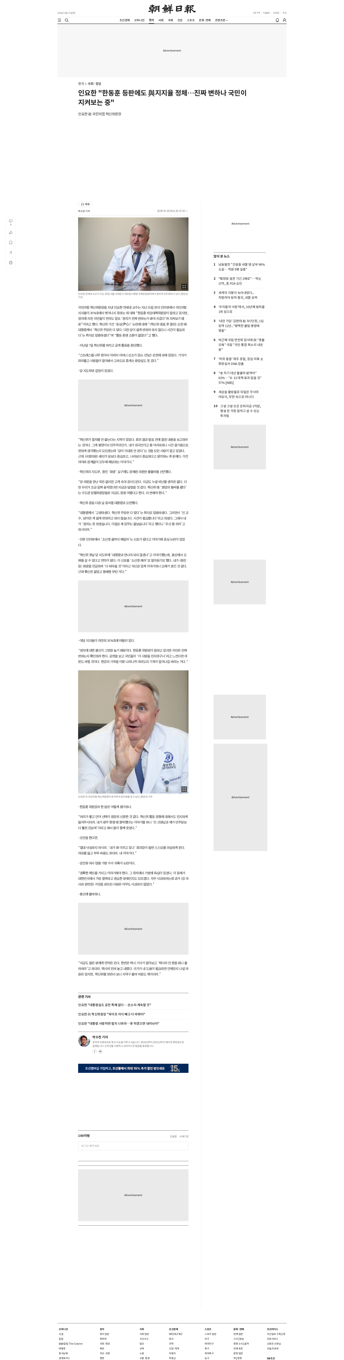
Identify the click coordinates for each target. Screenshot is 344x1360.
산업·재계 (174, 1348)
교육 (142, 1348)
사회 (142, 1329)
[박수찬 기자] (84, 1041)
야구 (207, 1339)
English (266, 12)
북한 (102, 1348)
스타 (235, 1339)
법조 (142, 1343)
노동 (142, 1353)
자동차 (172, 1353)
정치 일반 (104, 1334)
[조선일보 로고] (172, 8)
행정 (102, 1358)
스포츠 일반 (210, 1334)
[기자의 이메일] (100, 1052)
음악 (246, 1343)
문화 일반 (238, 1353)
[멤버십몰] (133, 1068)
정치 (81, 84)
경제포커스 (64, 1358)
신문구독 (256, 12)
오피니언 (63, 1329)
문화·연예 (238, 1329)
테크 (171, 1339)
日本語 (276, 12)
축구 (207, 1348)
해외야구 (209, 1343)
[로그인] (284, 20)
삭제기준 (184, 1136)
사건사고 (144, 1339)
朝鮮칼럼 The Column (71, 1343)
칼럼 (61, 1339)
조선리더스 (272, 1329)
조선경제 (173, 1329)
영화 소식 (238, 1343)
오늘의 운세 (273, 1348)
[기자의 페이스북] (94, 1052)
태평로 (62, 1348)
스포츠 (208, 1329)
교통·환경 (145, 1358)
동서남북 (63, 1353)
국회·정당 (94, 84)
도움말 (173, 1136)
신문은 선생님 (274, 1343)
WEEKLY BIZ (175, 1334)
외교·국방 (105, 1353)
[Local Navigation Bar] (59, 20)
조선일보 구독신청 (276, 1334)
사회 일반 (144, 1334)
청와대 (103, 1339)
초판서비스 (272, 1339)
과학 (171, 1343)
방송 (242, 1339)
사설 (61, 1334)
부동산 (172, 1358)
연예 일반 (238, 1334)
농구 (207, 1358)
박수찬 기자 (84, 211)
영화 (239, 1358)
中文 (285, 12)
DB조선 (271, 1358)
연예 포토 (238, 1348)
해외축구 (209, 1353)
